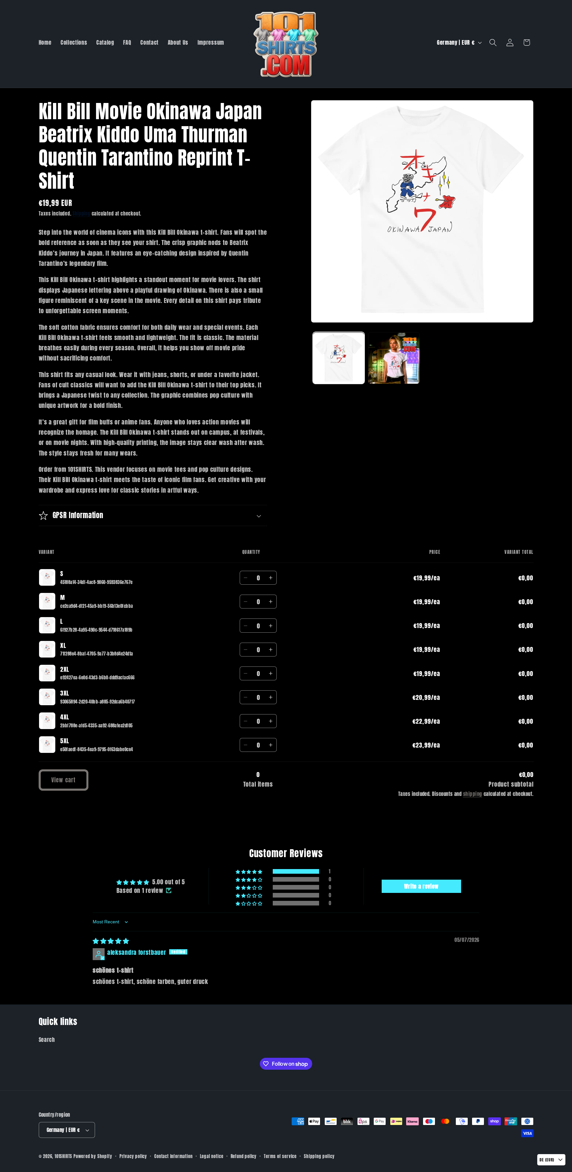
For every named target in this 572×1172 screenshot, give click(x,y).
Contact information (173, 1156)
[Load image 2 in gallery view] (394, 358)
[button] (493, 42)
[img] (111, 940)
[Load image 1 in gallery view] (338, 358)
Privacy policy (133, 1156)
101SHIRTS (63, 1156)
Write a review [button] (421, 886)
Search (47, 1040)
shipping (472, 794)
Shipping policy (319, 1156)
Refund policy (244, 1156)
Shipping (81, 213)
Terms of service (280, 1156)
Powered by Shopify (92, 1156)
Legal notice (211, 1156)
